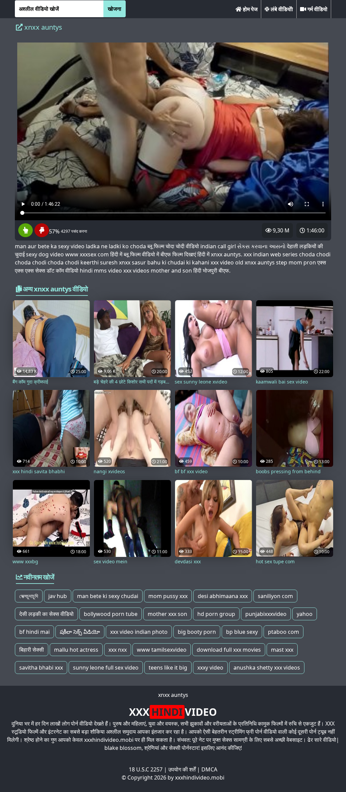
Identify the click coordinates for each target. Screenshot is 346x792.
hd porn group (216, 614)
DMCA (209, 769)
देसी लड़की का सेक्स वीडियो (46, 614)
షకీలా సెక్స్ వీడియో (80, 631)
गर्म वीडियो (316, 9)
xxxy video (210, 667)
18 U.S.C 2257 (146, 769)
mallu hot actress (76, 649)
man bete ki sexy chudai (107, 596)
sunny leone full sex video (106, 667)
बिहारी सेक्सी (31, 649)
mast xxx (282, 649)
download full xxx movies (229, 649)
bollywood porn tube (111, 614)
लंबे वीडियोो (281, 9)
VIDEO (173, 712)
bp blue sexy (242, 631)
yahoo (305, 614)
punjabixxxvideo (266, 614)
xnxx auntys (173, 695)
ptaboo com (283, 631)
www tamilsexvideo (162, 649)
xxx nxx (117, 649)
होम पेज (249, 9)
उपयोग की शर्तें (182, 769)
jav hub (57, 596)
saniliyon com (275, 596)
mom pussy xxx (168, 596)
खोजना (114, 8)
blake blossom (123, 748)
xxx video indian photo (139, 631)
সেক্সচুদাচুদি (28, 596)
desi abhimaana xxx (223, 596)
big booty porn (197, 631)
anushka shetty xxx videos (266, 667)
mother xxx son (167, 614)
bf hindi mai (34, 631)
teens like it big (168, 667)
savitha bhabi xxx (41, 667)
